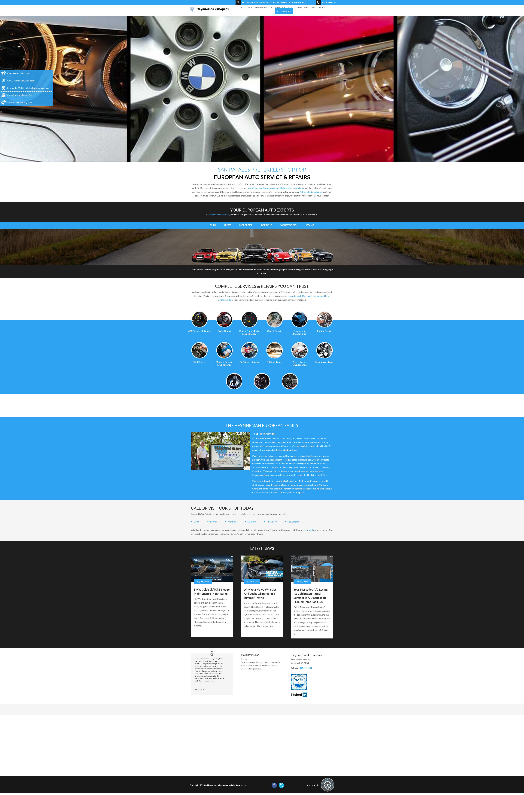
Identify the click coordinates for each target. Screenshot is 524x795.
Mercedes (245, 225)
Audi (213, 225)
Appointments (284, 11)
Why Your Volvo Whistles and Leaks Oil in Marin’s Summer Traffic (260, 593)
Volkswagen (288, 225)
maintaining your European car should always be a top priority (275, 188)
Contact (321, 7)
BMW (227, 225)
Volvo (310, 225)
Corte (196, 521)
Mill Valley (272, 521)
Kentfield (232, 521)
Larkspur (251, 521)
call (304, 530)
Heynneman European (219, 214)
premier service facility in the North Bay (307, 475)
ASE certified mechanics (311, 191)
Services (279, 7)
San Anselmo (293, 521)
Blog (290, 7)
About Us (245, 7)
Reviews (298, 7)
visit (311, 530)
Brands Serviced (262, 7)
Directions (309, 7)
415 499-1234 (306, 668)
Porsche (266, 225)
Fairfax (213, 521)
